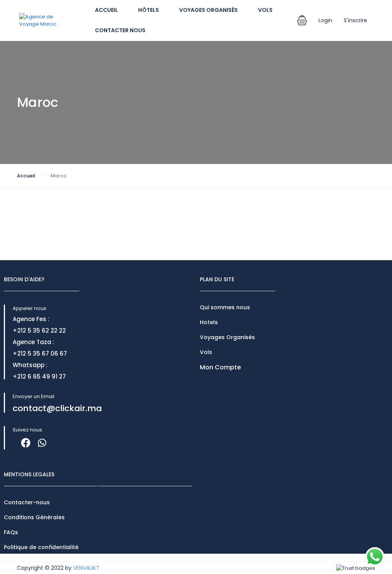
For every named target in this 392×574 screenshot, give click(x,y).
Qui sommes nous (225, 307)
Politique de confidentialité (41, 547)
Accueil (106, 10)
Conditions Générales (34, 517)
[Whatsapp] (42, 443)
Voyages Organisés (208, 10)
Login (325, 20)
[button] (302, 20)
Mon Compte (220, 367)
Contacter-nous (27, 502)
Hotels (209, 322)
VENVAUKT (86, 568)
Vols (265, 10)
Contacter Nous (120, 30)
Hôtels (148, 10)
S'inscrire (355, 20)
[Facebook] (26, 443)
